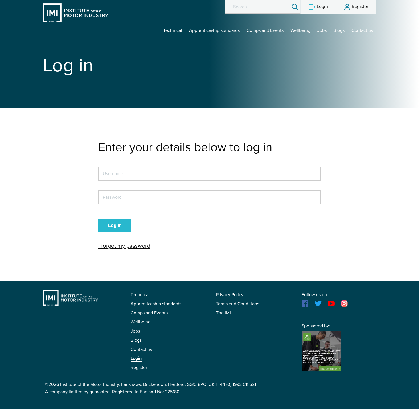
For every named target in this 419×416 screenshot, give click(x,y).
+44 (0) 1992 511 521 (237, 384)
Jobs (322, 30)
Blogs (339, 30)
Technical (172, 30)
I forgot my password (124, 246)
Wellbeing (300, 30)
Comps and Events (265, 30)
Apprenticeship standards (214, 30)
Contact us (362, 30)
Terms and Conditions (237, 304)
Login (136, 358)
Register (139, 367)
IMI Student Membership (75, 12)
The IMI (223, 313)
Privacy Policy (229, 295)
